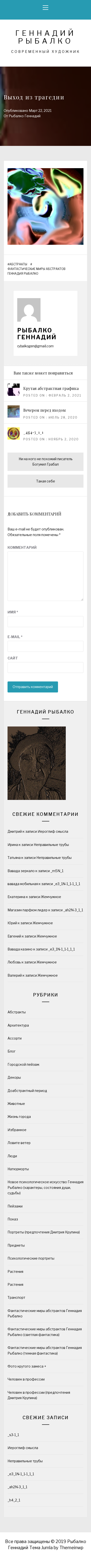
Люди (12, 1156)
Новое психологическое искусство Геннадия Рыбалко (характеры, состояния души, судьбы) (45, 1187)
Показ (13, 1219)
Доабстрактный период (27, 1091)
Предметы (16, 1245)
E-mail (15, 637)
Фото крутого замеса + (27, 1366)
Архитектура (18, 1025)
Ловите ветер (19, 1143)
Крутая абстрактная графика (51, 388)
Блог (12, 1051)
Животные (16, 1103)
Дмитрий (15, 831)
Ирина (13, 845)
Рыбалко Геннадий (25, 116)
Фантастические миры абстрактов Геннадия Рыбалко (37, 271)
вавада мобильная (23, 884)
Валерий (15, 975)
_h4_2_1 (14, 1500)
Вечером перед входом (44, 410)
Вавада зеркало (21, 871)
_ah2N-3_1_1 (73, 910)
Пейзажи (15, 1206)
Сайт (13, 658)
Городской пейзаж (23, 1064)
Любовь (14, 962)
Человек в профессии (26, 1379)
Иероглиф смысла (53, 831)
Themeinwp (71, 1547)
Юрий (12, 923)
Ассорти (15, 1038)
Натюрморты (18, 1169)
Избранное (17, 1130)
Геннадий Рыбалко (45, 37)
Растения (15, 1271)
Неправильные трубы (51, 845)
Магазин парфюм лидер (28, 910)
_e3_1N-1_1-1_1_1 (67, 884)
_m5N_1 (56, 871)
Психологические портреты (31, 1258)
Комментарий (22, 547)
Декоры (14, 1077)
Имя (13, 612)
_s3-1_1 (13, 1435)
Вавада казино (20, 949)
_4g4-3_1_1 (33, 432)
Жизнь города (19, 1116)
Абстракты (18, 264)
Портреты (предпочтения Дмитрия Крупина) (44, 1232)
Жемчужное (51, 897)
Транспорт (16, 1297)
